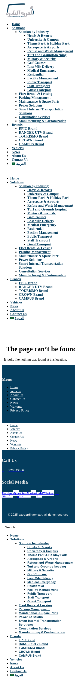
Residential (35, 74)
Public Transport (39, 82)
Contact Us (20, 159)
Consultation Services (34, 117)
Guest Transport (39, 90)
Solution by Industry (34, 32)
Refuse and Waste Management (50, 51)
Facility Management (42, 78)
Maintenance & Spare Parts (39, 101)
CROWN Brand (31, 140)
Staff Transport (38, 86)
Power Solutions (30, 105)
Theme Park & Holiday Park (48, 43)
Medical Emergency (41, 70)
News (16, 152)
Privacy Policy (20, 410)
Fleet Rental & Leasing (35, 94)
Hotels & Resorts (39, 35)
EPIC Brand (28, 128)
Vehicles (18, 148)
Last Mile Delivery (40, 66)
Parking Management (34, 97)
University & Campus (43, 39)
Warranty (16, 406)
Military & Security (41, 59)
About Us (19, 156)
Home (16, 24)
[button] (38, 171)
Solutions (18, 28)
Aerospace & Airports (43, 47)
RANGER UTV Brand (36, 132)
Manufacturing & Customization (42, 121)
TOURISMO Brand (33, 136)
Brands (17, 125)
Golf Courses (36, 63)
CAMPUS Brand (31, 144)
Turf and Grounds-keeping (47, 55)
